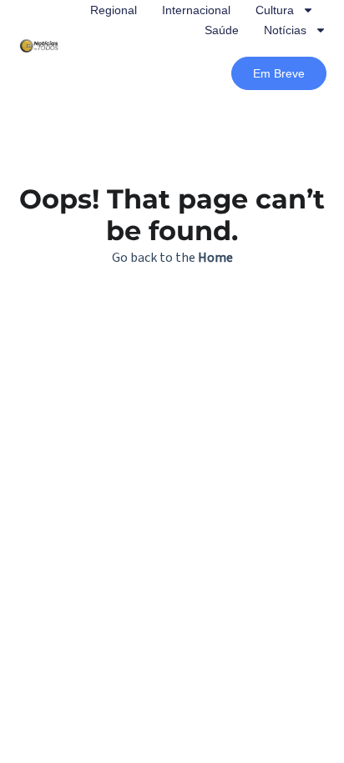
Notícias (285, 30)
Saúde (222, 30)
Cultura (274, 10)
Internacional (196, 10)
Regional (113, 10)
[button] (278, 73)
